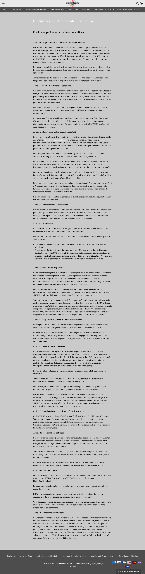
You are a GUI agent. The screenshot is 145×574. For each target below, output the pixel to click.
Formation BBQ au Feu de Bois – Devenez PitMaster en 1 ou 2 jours (117, 9)
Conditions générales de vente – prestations (58, 32)
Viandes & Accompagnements (36, 9)
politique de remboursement (74, 556)
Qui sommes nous (16, 9)
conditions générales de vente (102, 556)
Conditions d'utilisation (128, 556)
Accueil (4, 9)
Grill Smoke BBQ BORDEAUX (60, 563)
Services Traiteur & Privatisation (79, 9)
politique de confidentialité (47, 556)
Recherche (11, 556)
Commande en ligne (57, 9)
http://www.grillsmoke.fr (54, 140)
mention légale (26, 556)
